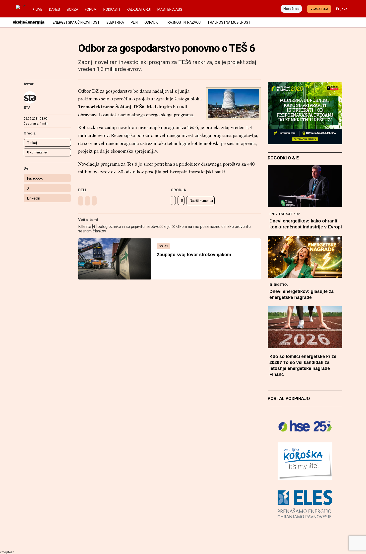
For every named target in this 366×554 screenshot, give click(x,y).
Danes (54, 9)
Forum (91, 9)
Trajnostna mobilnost (229, 22)
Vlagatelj (319, 9)
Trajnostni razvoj (183, 22)
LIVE (39, 9)
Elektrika (115, 22)
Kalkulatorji (139, 9)
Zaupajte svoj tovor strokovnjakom (194, 254)
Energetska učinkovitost (76, 22)
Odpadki (151, 22)
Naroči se (291, 9)
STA (27, 108)
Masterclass (169, 9)
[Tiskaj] (173, 200)
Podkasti (111, 9)
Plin (134, 22)
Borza (72, 9)
